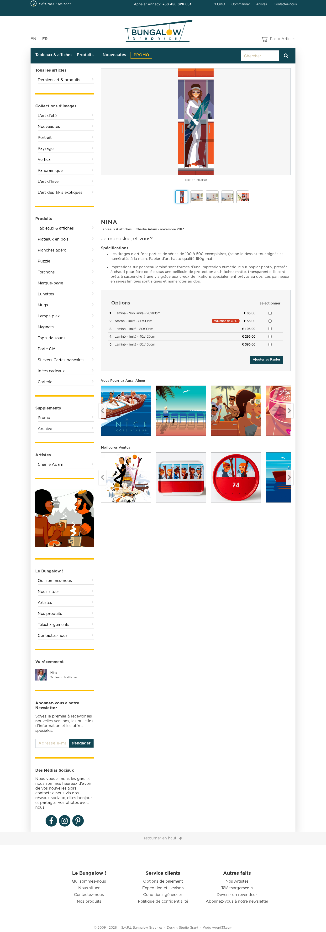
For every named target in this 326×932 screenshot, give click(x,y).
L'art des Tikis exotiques (60, 192)
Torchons (46, 272)
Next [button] (289, 410)
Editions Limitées (55, 4)
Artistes (261, 4)
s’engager (81, 743)
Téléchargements (53, 625)
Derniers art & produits (59, 80)
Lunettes (46, 294)
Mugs (43, 305)
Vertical (45, 160)
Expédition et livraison (163, 888)
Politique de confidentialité (163, 901)
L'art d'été (47, 116)
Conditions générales (163, 895)
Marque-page (50, 283)
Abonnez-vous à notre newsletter (237, 901)
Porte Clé (46, 349)
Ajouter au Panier (266, 359)
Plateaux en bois (53, 239)
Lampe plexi (49, 316)
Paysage (45, 149)
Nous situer (48, 592)
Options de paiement (163, 881)
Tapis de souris (51, 338)
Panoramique (50, 171)
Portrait (45, 138)
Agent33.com (222, 927)
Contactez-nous (285, 4)
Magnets (46, 327)
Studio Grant (188, 927)
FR (45, 39)
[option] (195, 121)
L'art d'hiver (49, 181)
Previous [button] (102, 410)
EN (33, 39)
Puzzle (44, 261)
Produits (85, 55)
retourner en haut (160, 838)
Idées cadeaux (51, 371)
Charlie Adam (50, 464)
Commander (240, 4)
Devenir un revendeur (237, 895)
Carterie (45, 382)
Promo (44, 418)
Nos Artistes (237, 881)
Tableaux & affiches (53, 55)
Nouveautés (114, 55)
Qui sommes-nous (55, 581)
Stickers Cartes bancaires (61, 360)
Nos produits (50, 614)
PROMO (219, 4)
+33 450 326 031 (177, 4)
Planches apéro (52, 250)
